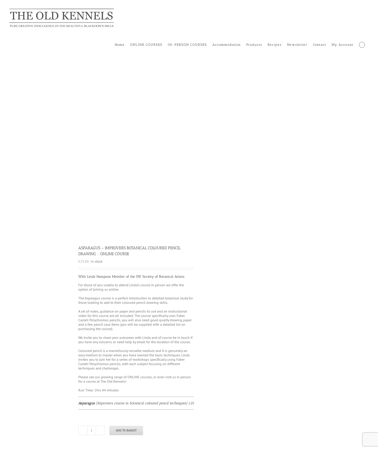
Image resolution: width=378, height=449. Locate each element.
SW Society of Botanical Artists (160, 276)
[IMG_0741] (126, 150)
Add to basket (126, 430)
